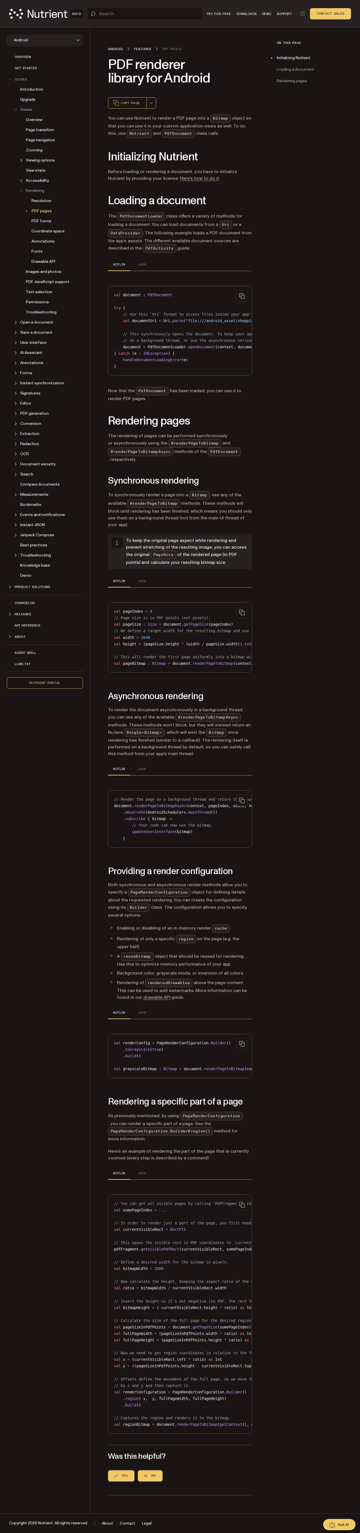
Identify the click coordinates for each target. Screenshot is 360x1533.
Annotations (43, 241)
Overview (23, 57)
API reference (27, 625)
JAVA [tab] (142, 264)
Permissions (37, 302)
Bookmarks (30, 504)
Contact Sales (330, 13)
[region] (180, 331)
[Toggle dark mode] (303, 13)
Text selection (39, 292)
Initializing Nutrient (293, 57)
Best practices (33, 545)
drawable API (156, 997)
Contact (127, 1523)
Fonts (37, 251)
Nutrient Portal (45, 682)
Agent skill (25, 652)
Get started (26, 68)
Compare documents (40, 484)
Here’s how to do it (199, 178)
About (107, 1523)
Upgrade (27, 99)
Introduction (31, 89)
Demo (26, 575)
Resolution (41, 200)
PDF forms (41, 221)
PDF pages (42, 211)
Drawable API (43, 261)
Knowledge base (35, 565)
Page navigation (40, 140)
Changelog (25, 603)
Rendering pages (292, 81)
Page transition (40, 130)
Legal (147, 1523)
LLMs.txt (22, 664)
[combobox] (151, 103)
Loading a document (295, 69)
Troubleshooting (41, 312)
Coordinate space (48, 231)
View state (35, 170)
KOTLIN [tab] (119, 264)
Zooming (34, 150)
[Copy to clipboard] (242, 296)
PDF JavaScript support (47, 281)
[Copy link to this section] (100, 157)
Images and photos (43, 271)
